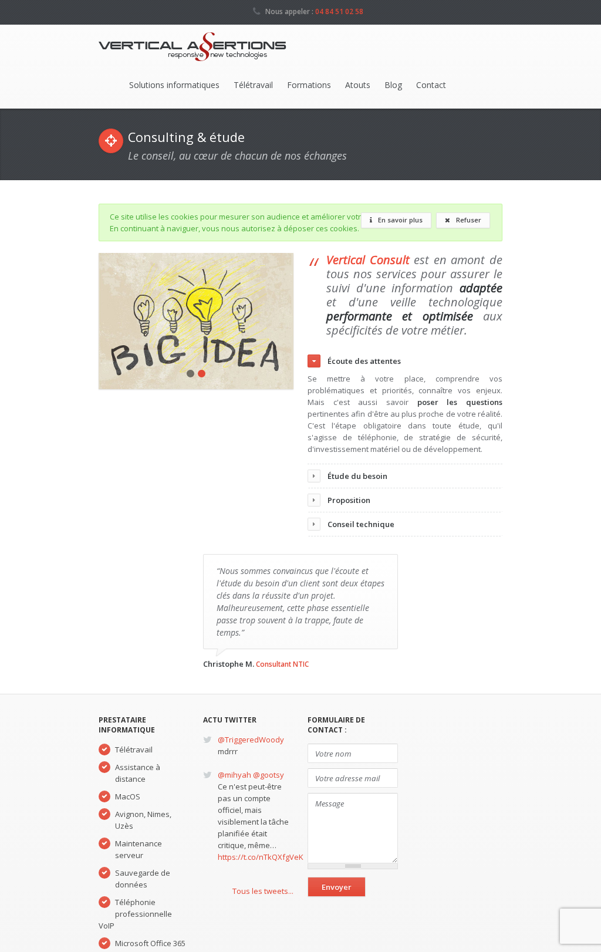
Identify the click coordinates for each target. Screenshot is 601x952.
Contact (431, 84)
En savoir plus (399, 219)
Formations (309, 84)
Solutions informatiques (174, 84)
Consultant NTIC (282, 664)
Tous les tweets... (262, 891)
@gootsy (268, 774)
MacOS (127, 796)
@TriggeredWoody (251, 739)
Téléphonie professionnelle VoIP (135, 914)
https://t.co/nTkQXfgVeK (260, 857)
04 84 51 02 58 (339, 11)
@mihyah (234, 774)
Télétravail (253, 84)
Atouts (357, 84)
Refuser (467, 219)
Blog (393, 84)
